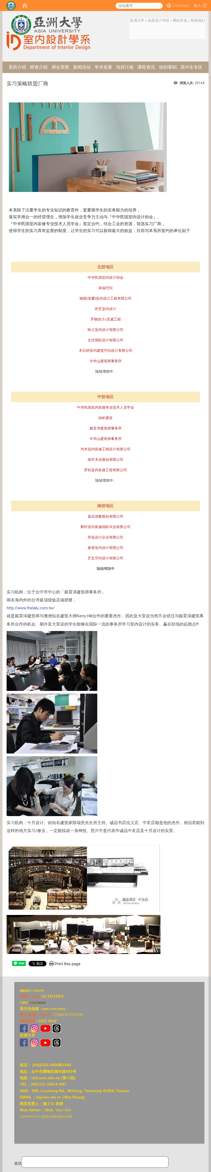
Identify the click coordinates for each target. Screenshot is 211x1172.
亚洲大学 (137, 20)
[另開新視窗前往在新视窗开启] (45, 1028)
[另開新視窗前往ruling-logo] (9, 985)
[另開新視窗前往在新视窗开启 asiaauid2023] (34, 1028)
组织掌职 (168, 67)
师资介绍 (39, 67)
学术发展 (103, 67)
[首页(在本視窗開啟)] (25, 5)
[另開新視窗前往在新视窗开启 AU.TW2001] (24, 1042)
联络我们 (198, 20)
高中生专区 (191, 67)
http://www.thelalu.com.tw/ (31, 607)
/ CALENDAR (37, 1002)
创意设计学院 (158, 20)
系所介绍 (17, 67)
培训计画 (125, 67)
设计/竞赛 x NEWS (36, 1015)
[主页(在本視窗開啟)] (48, 20)
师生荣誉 (60, 67)
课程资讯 (146, 67)
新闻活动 (82, 67)
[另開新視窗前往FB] (24, 1028)
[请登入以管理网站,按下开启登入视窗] (11, 5)
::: (127, 20)
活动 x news (30, 996)
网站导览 (180, 20)
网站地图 (27, 1021)
